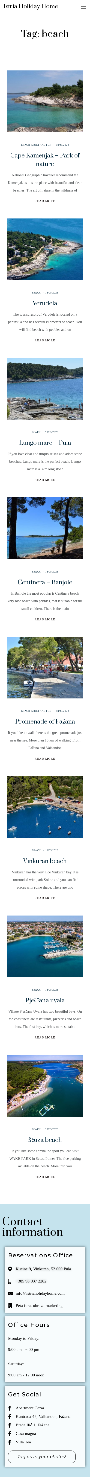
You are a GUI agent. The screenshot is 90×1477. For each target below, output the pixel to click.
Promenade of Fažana (45, 722)
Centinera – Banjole (45, 582)
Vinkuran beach (45, 861)
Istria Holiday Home (30, 6)
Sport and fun (41, 144)
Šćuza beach (45, 1140)
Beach (25, 144)
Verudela (45, 303)
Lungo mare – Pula (45, 443)
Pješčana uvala (45, 1000)
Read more (45, 201)
